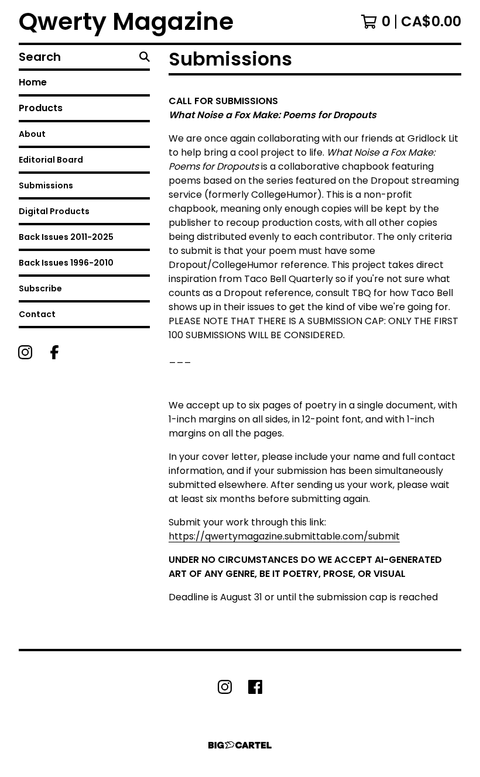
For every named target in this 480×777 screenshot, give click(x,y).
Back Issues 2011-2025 (66, 237)
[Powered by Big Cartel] (240, 745)
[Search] (145, 56)
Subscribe (40, 288)
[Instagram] (25, 352)
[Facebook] (54, 352)
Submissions (46, 185)
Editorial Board (51, 160)
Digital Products (54, 211)
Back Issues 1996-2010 (66, 263)
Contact (37, 314)
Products (41, 108)
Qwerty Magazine (126, 21)
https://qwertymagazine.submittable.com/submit (284, 536)
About (32, 134)
